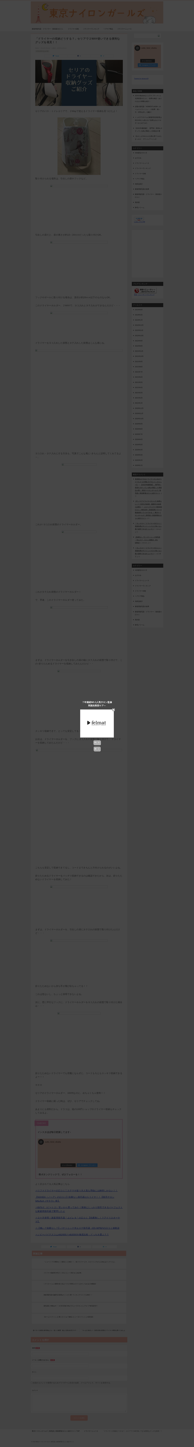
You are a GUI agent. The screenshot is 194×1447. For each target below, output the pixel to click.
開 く (97, 749)
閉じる (97, 742)
